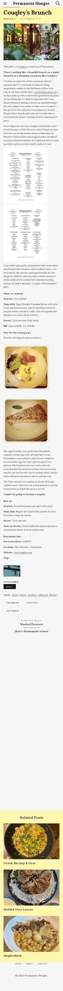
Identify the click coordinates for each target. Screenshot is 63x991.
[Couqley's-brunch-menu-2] (25, 260)
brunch (22, 595)
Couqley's (32, 595)
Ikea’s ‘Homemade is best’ (32, 631)
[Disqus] (31, 677)
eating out (43, 595)
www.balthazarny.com (45, 91)
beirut (15, 595)
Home (18, 964)
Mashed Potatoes (31, 624)
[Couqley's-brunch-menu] (25, 202)
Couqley (22, 66)
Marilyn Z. (10, 19)
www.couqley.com (23, 552)
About (29, 964)
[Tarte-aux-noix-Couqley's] (26, 445)
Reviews (53, 595)
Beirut (10, 587)
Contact (43, 964)
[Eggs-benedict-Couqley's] (26, 392)
